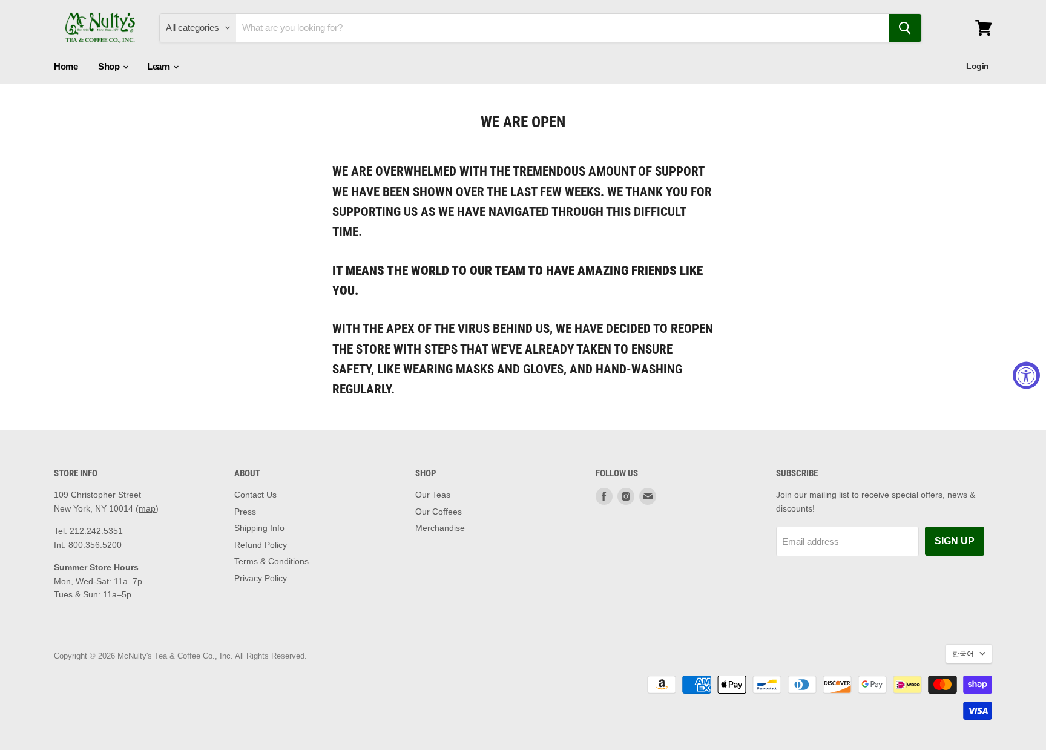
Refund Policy (260, 545)
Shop (110, 66)
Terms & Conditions (271, 561)
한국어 (963, 654)
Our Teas (432, 494)
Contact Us (255, 494)
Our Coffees (438, 511)
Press (245, 511)
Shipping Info (259, 528)
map (147, 508)
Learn (159, 66)
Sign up (955, 541)
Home (65, 66)
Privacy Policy (260, 578)
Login (977, 66)
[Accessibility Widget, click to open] (1026, 375)
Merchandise (440, 528)
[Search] (905, 28)
